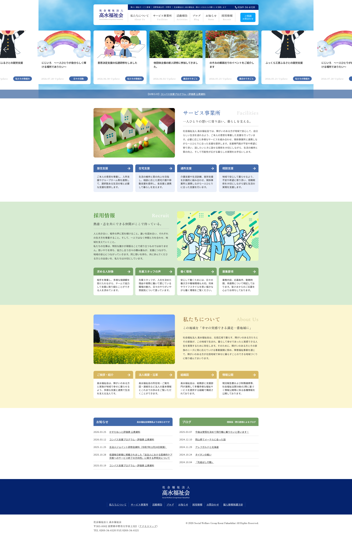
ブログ (196, 17)
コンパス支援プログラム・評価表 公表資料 (183, 94)
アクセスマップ (148, 526)
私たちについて (118, 504)
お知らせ (211, 17)
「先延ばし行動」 (204, 462)
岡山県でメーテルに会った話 (210, 439)
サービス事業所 (139, 504)
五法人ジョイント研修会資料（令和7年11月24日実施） (138, 447)
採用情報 (227, 17)
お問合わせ (213, 504)
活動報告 (182, 17)
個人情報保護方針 (233, 504)
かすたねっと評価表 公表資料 (124, 432)
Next (347, 49)
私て (139, 17)
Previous (5, 49)
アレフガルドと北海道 (207, 447)
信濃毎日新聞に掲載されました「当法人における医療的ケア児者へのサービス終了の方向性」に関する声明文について (140, 456)
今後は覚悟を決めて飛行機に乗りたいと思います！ (222, 432)
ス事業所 (162, 17)
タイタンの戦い (203, 454)
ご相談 (247, 17)
